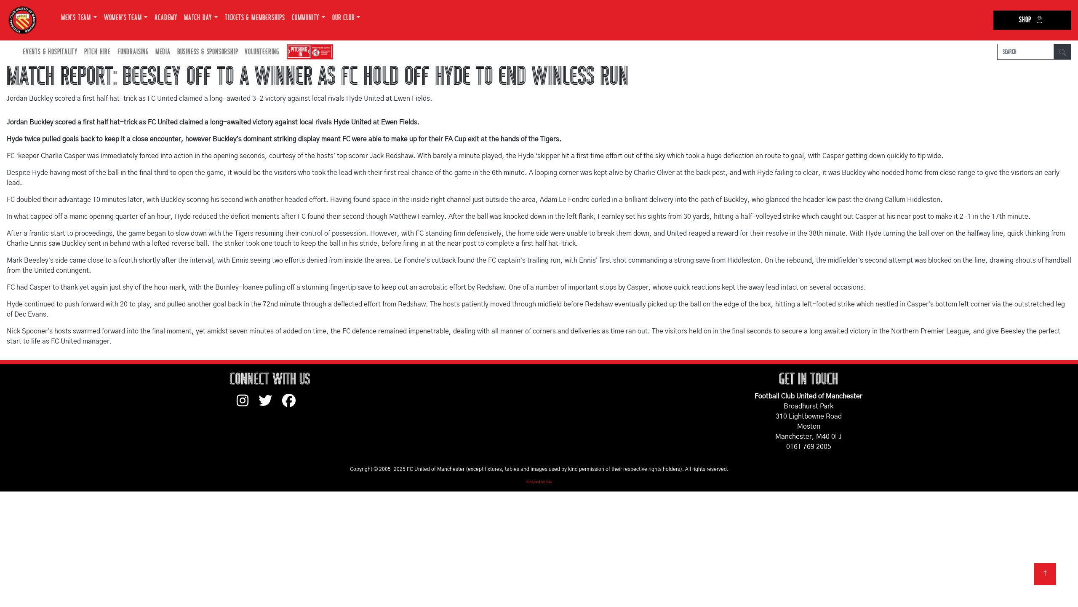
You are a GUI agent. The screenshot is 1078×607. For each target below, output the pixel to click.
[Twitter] (270, 405)
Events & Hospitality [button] (50, 52)
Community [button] (305, 18)
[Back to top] (1045, 574)
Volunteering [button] (262, 52)
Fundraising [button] (133, 52)
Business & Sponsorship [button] (207, 52)
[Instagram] (248, 405)
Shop (1025, 20)
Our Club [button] (343, 18)
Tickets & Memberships (255, 18)
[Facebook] (292, 405)
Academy (166, 18)
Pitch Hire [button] (97, 52)
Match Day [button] (198, 18)
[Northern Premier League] (308, 52)
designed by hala (539, 482)
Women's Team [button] (123, 18)
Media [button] (163, 52)
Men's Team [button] (76, 18)
